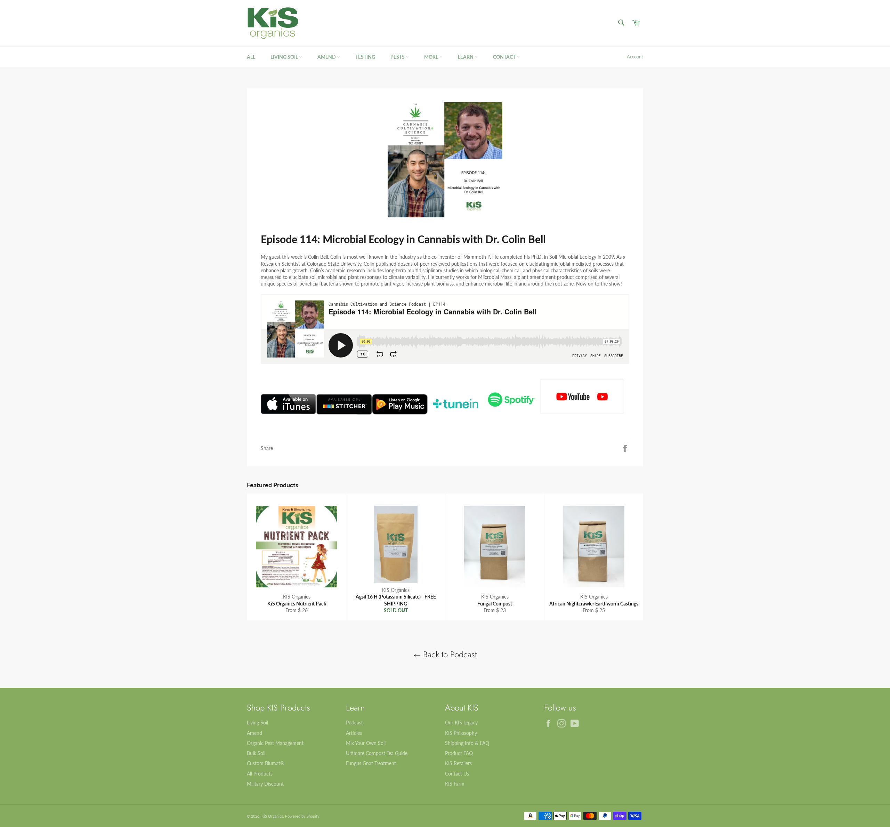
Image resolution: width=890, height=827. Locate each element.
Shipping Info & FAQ (467, 743)
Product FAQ (459, 753)
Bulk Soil (256, 753)
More (431, 57)
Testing (365, 57)
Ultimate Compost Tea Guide (376, 753)
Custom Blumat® (265, 763)
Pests (398, 57)
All (251, 57)
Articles (354, 733)
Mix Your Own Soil (366, 743)
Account (635, 56)
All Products (260, 774)
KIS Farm (454, 784)
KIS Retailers (458, 763)
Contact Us (457, 774)
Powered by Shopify (302, 816)
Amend (327, 57)
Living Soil (284, 57)
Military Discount (265, 784)
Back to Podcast (449, 654)
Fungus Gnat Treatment (371, 763)
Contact (505, 57)
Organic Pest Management (275, 743)
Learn (466, 57)
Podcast (354, 722)
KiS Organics (272, 816)
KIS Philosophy (461, 733)
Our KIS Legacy (461, 722)
